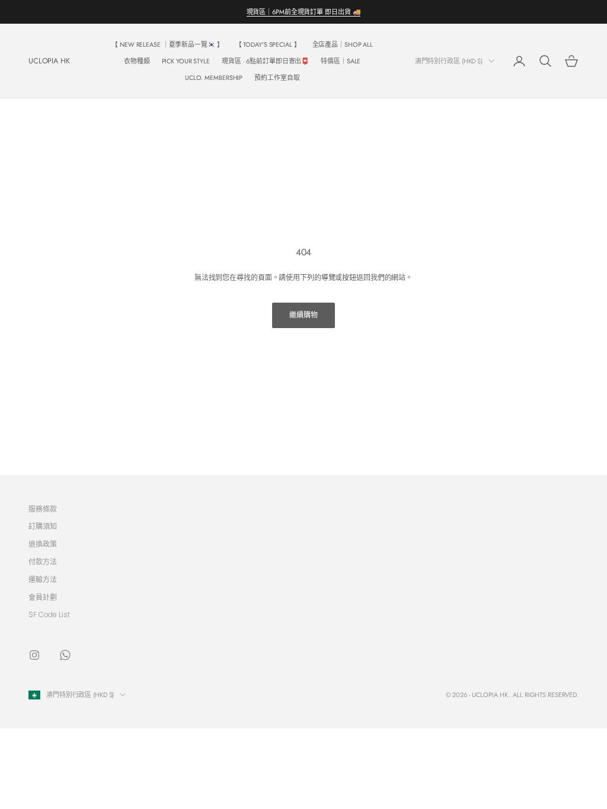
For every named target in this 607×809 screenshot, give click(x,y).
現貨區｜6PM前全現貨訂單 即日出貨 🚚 (304, 12)
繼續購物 (303, 315)
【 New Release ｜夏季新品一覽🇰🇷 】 (167, 44)
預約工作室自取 (276, 77)
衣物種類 (137, 61)
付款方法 (42, 562)
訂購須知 (42, 526)
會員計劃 (42, 597)
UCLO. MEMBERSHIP (213, 77)
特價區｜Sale (340, 61)
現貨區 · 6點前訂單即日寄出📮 (265, 61)
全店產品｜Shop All (342, 44)
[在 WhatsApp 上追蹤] (65, 655)
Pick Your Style (186, 61)
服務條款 (42, 509)
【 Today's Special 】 (268, 44)
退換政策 (42, 544)
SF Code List (49, 614)
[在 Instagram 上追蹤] (34, 655)
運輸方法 (42, 579)
